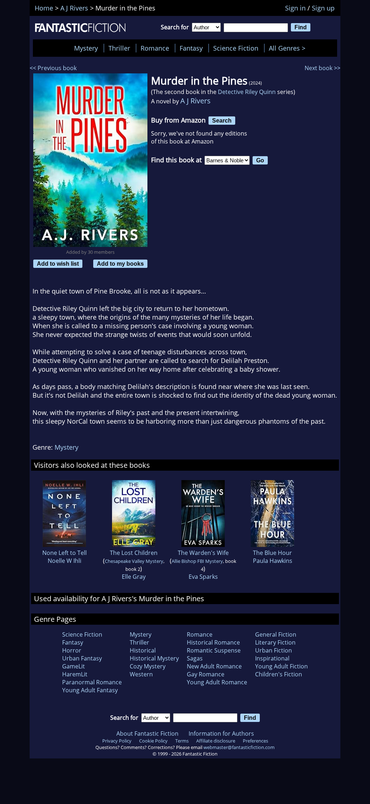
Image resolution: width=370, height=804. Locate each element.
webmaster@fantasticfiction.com (239, 747)
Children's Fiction (278, 674)
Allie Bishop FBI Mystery (197, 561)
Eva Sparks (203, 577)
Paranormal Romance (92, 682)
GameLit (73, 666)
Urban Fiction (273, 650)
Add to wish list (58, 263)
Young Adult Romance (217, 682)
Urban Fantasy (82, 658)
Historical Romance (213, 642)
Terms (182, 740)
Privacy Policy (117, 740)
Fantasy (191, 48)
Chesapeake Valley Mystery (134, 561)
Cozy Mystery (147, 666)
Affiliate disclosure (215, 740)
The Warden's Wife (203, 553)
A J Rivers (195, 101)
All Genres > (289, 48)
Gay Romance (205, 674)
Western (141, 674)
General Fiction (275, 634)
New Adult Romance (214, 666)
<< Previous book (53, 68)
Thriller (119, 48)
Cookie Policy (153, 740)
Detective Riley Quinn (247, 92)
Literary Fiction (275, 642)
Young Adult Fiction (281, 666)
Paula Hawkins (272, 561)
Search (222, 120)
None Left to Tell (64, 553)
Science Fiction (235, 48)
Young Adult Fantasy (90, 690)
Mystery (86, 48)
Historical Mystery (154, 658)
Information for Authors (221, 733)
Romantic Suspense (214, 650)
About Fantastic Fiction (147, 733)
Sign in (295, 8)
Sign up (323, 8)
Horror (71, 650)
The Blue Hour (272, 553)
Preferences (255, 740)
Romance (155, 48)
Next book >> (322, 68)
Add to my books (120, 263)
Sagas (195, 658)
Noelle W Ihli (64, 561)
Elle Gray (134, 577)
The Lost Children (134, 553)
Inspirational (272, 658)
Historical (143, 650)
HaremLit (74, 674)
